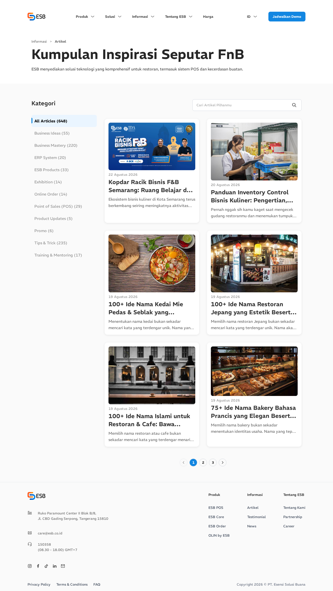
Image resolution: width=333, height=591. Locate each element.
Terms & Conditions (72, 584)
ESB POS (215, 507)
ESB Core (216, 517)
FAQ (96, 584)
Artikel (252, 507)
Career (288, 526)
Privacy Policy (39, 584)
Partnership (292, 517)
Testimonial (256, 517)
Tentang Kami (294, 507)
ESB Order (217, 526)
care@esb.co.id (50, 533)
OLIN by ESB (219, 535)
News (251, 526)
